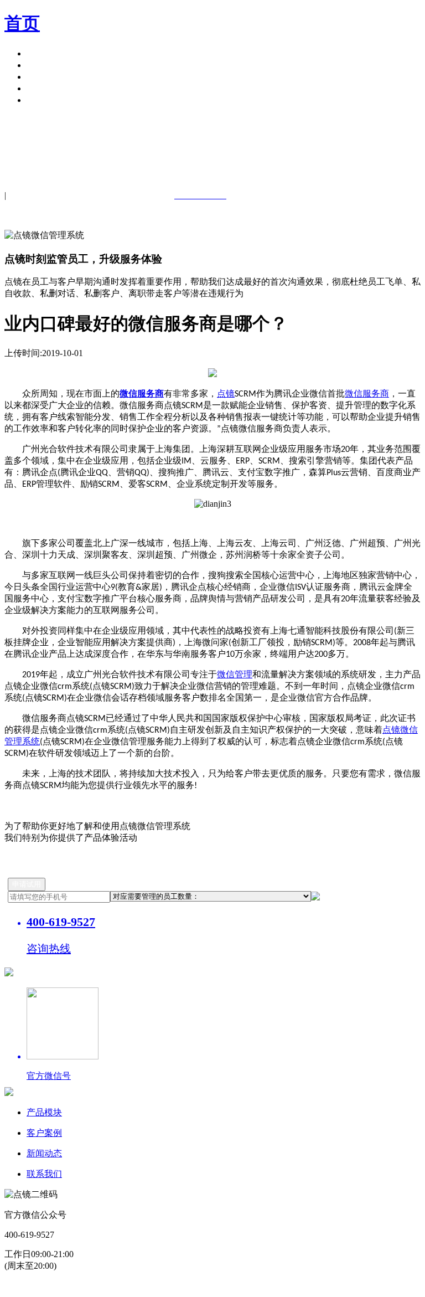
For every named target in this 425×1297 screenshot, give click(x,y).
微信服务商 (367, 393)
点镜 (226, 393)
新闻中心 (44, 76)
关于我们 (44, 88)
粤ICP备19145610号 (99, 1286)
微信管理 (234, 674)
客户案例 (44, 65)
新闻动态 (44, 1153)
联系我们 (44, 1173)
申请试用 (44, 100)
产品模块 (44, 53)
